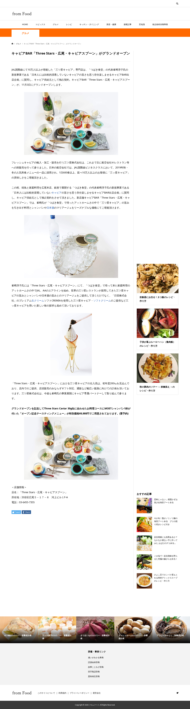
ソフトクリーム (102, 300)
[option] (19, 629)
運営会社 (97, 693)
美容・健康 (111, 24)
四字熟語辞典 (94, 671)
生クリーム (38, 300)
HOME (25, 24)
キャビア (57, 192)
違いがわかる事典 (96, 657)
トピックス (40, 24)
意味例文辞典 (94, 676)
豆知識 (142, 24)
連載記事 (127, 24)
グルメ (56, 24)
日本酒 (50, 207)
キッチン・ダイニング (89, 24)
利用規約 (62, 693)
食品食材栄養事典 (160, 24)
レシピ (69, 24)
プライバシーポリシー (79, 693)
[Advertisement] (157, 154)
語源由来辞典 (94, 662)
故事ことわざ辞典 (96, 667)
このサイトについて (46, 693)
